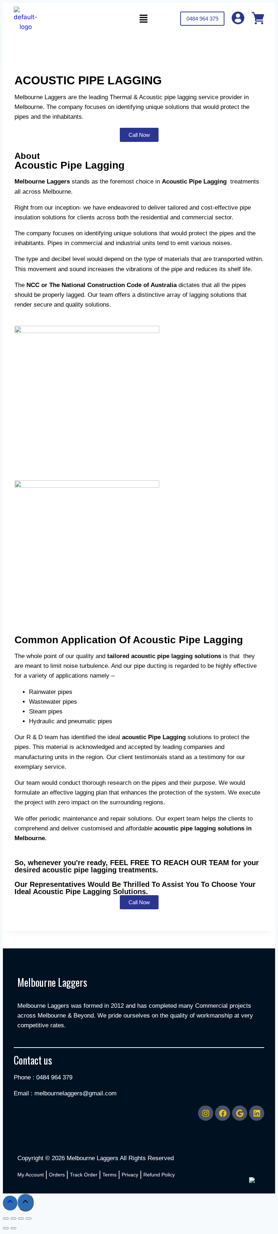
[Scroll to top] (10, 1203)
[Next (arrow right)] (13, 1228)
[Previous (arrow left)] (6, 1228)
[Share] (21, 1218)
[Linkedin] (256, 1113)
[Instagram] (205, 1113)
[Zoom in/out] (6, 1218)
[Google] (239, 1113)
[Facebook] (222, 1113)
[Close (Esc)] (28, 1218)
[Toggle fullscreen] (13, 1218)
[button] (143, 19)
